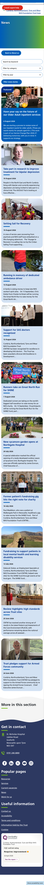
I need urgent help (11, 8)
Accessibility (6, 816)
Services (4, 783)
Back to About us (12, 53)
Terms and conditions (10, 820)
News (3, 792)
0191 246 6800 (13, 753)
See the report (10, 859)
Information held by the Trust (14, 825)
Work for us (6, 797)
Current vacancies (9, 788)
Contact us (6, 811)
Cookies (4, 829)
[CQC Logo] (10, 839)
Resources (5, 779)
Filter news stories (11, 82)
